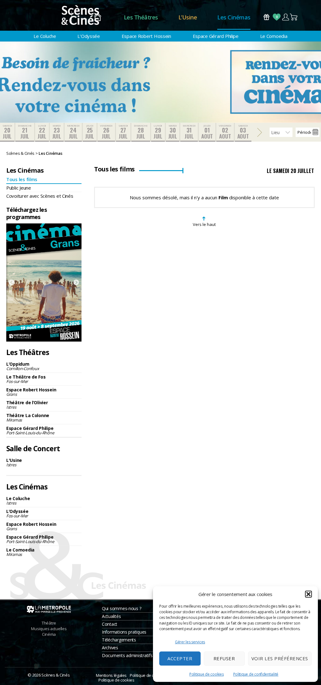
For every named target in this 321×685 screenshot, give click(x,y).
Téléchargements (119, 640)
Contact (109, 624)
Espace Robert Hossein (146, 36)
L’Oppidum (22, 366)
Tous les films (21, 179)
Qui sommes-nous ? (121, 608)
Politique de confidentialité (255, 674)
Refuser (224, 658)
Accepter (179, 658)
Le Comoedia (273, 36)
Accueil (97, 17)
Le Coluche (45, 36)
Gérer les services (190, 642)
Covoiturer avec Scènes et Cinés (39, 196)
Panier (294, 17)
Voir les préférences (279, 658)
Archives (110, 648)
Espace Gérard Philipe (216, 36)
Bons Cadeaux (266, 17)
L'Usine (14, 462)
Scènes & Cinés (55, 675)
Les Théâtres (141, 17)
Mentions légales (111, 675)
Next (76, 283)
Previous (11, 283)
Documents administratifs (127, 655)
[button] (308, 594)
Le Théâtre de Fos (25, 379)
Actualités (111, 616)
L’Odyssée (88, 36)
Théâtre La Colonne (27, 417)
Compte (285, 17)
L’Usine (187, 17)
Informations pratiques (124, 632)
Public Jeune (18, 188)
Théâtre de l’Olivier (27, 405)
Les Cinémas (233, 17)
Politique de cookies (206, 674)
